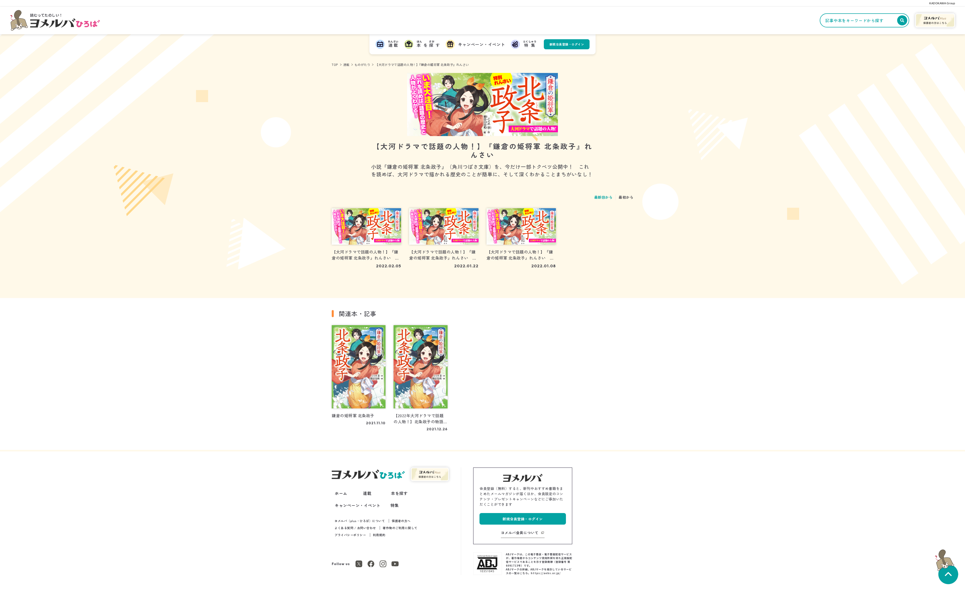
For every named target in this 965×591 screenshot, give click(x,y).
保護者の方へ (401, 521)
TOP (335, 64)
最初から (626, 197)
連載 (346, 64)
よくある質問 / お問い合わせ (355, 528)
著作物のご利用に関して (400, 528)
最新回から (603, 197)
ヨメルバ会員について (520, 532)
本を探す (399, 493)
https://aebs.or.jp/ (546, 573)
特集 (395, 505)
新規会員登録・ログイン (567, 44)
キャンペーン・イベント (357, 505)
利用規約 (379, 535)
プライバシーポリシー (350, 535)
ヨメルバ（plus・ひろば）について (359, 521)
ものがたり (362, 64)
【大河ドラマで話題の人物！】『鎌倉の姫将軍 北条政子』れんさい (422, 64)
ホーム (341, 493)
